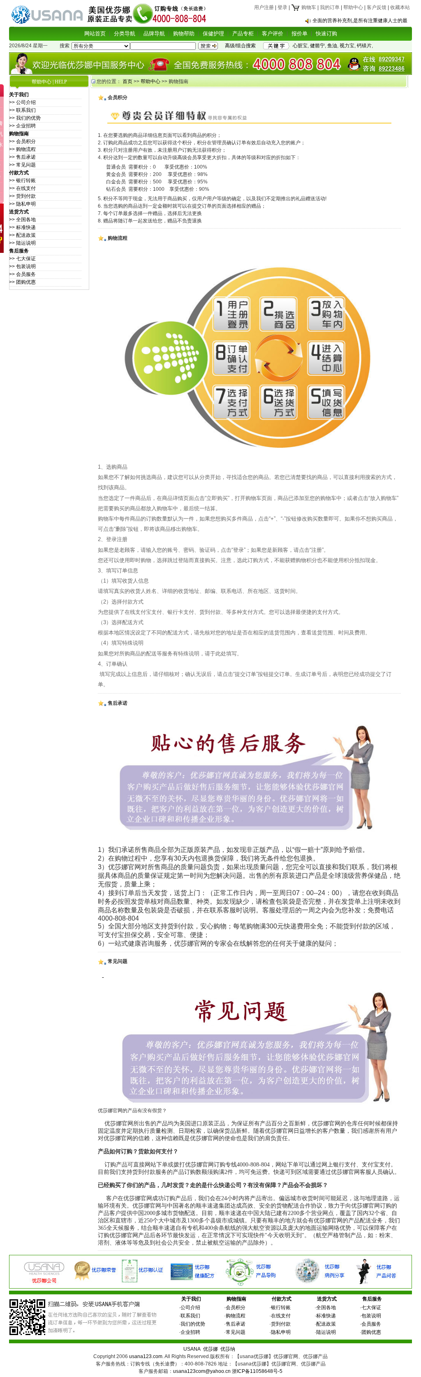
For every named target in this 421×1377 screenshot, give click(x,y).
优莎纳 (227, 1349)
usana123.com (145, 1356)
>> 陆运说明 (22, 243)
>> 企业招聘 (22, 126)
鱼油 (332, 46)
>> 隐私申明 (22, 204)
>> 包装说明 (22, 266)
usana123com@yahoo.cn (202, 1371)
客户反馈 (376, 7)
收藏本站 (400, 7)
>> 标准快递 (22, 227)
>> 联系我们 (22, 110)
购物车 (308, 7)
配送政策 (326, 1324)
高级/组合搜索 (240, 46)
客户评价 (272, 33)
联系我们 (190, 1316)
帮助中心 (353, 7)
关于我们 (191, 1299)
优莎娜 (210, 1349)
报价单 (299, 33)
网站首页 (95, 33)
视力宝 (347, 46)
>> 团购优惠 (22, 282)
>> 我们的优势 (25, 118)
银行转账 (281, 1307)
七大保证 (371, 1307)
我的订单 (330, 7)
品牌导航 (154, 33)
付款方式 (281, 1299)
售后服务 (372, 1299)
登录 (282, 7)
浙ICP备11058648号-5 (257, 1371)
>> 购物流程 (22, 149)
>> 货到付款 (22, 196)
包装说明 (371, 1316)
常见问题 (235, 1332)
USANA (192, 1349)
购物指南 (236, 1299)
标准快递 (326, 1316)
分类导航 (124, 33)
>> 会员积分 (22, 141)
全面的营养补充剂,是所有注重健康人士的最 (359, 20)
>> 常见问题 (22, 165)
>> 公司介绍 (22, 102)
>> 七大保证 (22, 259)
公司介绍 (190, 1307)
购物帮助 (183, 33)
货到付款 (281, 1324)
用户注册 (264, 7)
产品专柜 (243, 33)
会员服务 (371, 1324)
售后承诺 (235, 1324)
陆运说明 (326, 1332)
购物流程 (235, 1316)
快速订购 (326, 33)
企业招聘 (190, 1332)
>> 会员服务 (22, 274)
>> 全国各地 (22, 219)
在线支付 (281, 1316)
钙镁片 (364, 46)
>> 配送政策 (22, 235)
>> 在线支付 (22, 188)
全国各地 (326, 1307)
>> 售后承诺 (22, 157)
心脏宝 (300, 46)
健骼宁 (317, 46)
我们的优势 (192, 1324)
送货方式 (327, 1299)
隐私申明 (281, 1332)
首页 (127, 81)
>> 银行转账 (22, 180)
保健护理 (213, 33)
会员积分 (235, 1307)
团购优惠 (371, 1332)
